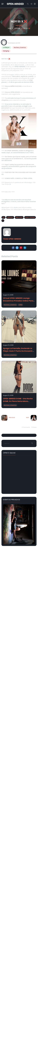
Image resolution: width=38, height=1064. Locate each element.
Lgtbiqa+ (10, 217)
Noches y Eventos (20, 47)
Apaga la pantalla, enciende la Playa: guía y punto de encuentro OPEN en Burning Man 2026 (18, 351)
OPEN (20, 305)
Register (35, 4)
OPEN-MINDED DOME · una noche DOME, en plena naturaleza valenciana (18, 401)
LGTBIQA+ (6, 47)
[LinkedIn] (24, 247)
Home (9, 28)
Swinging (17, 28)
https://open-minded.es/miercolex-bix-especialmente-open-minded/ (16, 194)
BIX (3, 217)
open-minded (30, 217)
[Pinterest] (20, 247)
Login (31, 4)
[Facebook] (13, 247)
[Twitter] (17, 247)
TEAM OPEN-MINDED (14, 41)
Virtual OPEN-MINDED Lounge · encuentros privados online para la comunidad (18, 301)
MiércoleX (19, 217)
